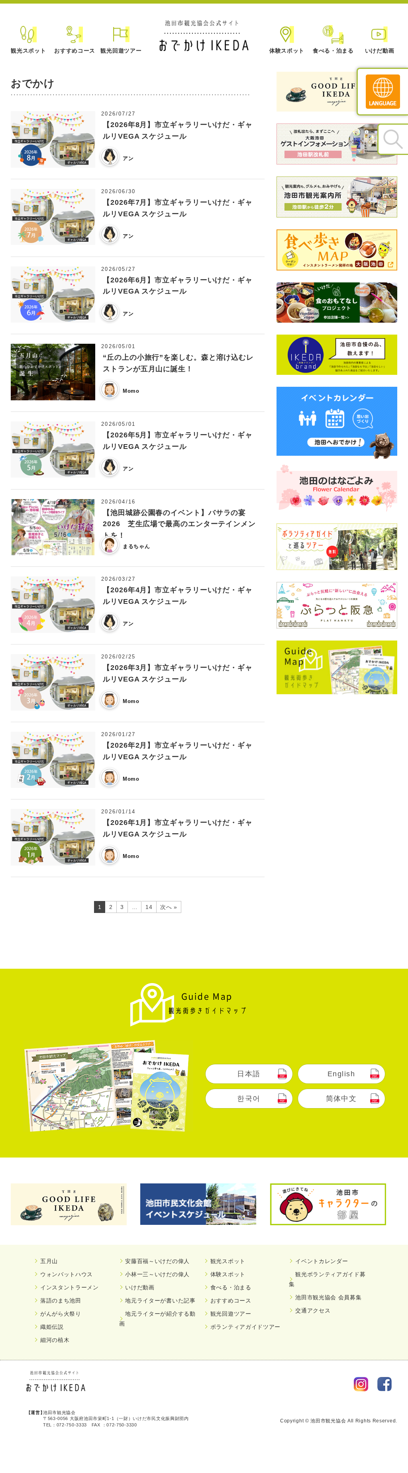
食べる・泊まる (333, 50)
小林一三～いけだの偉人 (157, 1274)
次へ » (168, 907)
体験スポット (286, 50)
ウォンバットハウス (66, 1274)
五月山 (49, 1261)
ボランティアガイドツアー (245, 1327)
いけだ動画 (379, 50)
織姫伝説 (52, 1327)
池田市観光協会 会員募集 (328, 1297)
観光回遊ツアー (120, 50)
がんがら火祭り (60, 1313)
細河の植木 (54, 1340)
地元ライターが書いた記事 (160, 1300)
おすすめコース (74, 50)
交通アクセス (312, 1310)
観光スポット (28, 50)
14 (148, 907)
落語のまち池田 (60, 1300)
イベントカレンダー (321, 1261)
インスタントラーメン (69, 1287)
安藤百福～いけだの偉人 (157, 1261)
